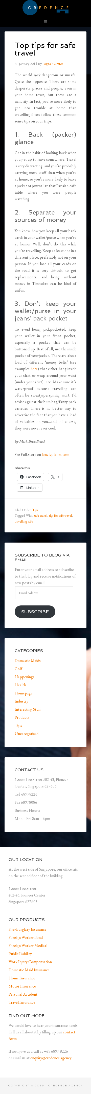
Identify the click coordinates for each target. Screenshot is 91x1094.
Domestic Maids (28, 660)
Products (22, 717)
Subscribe (35, 611)
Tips (35, 510)
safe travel (40, 515)
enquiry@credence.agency (51, 1058)
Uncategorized (26, 733)
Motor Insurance (22, 986)
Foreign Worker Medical (28, 945)
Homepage (24, 693)
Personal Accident (23, 994)
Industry (21, 701)
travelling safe (24, 521)
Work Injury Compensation (30, 961)
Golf (18, 668)
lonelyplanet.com (55, 454)
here (34, 368)
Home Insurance (22, 978)
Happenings (24, 676)
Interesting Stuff (28, 709)
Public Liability (20, 953)
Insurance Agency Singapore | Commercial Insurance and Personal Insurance (45, 7)
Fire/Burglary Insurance (28, 929)
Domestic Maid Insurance (29, 970)
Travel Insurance (22, 1002)
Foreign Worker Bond (26, 937)
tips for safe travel (60, 515)
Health (20, 685)
